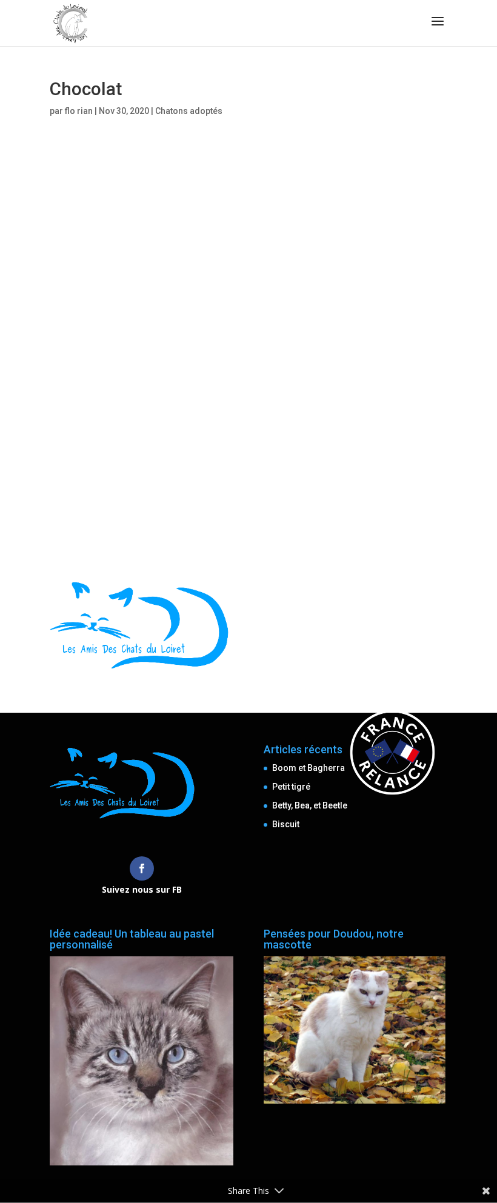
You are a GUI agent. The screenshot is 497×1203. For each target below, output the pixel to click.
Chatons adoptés (188, 111)
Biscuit (285, 824)
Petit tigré (291, 786)
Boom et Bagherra (308, 768)
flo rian (79, 111)
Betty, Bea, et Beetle (309, 805)
